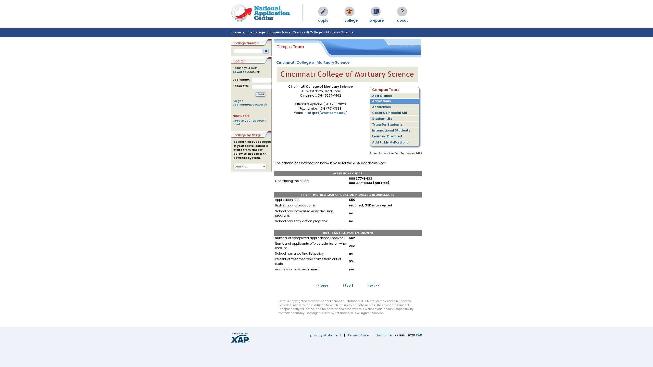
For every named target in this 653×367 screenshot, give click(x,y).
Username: (241, 79)
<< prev (322, 285)
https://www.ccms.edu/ (327, 113)
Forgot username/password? (250, 102)
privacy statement (325, 335)
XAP (419, 335)
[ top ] (348, 285)
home (236, 32)
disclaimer (384, 335)
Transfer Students (387, 124)
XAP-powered (246, 70)
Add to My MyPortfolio (390, 142)
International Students (391, 130)
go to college (254, 32)
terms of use (358, 335)
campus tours (278, 32)
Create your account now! (249, 122)
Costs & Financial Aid (389, 113)
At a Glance (382, 96)
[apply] (323, 11)
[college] (349, 11)
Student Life (382, 118)
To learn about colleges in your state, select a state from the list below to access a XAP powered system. (252, 150)
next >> (373, 285)
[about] (402, 11)
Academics (381, 107)
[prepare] (376, 11)
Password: (240, 86)
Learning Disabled (387, 136)
